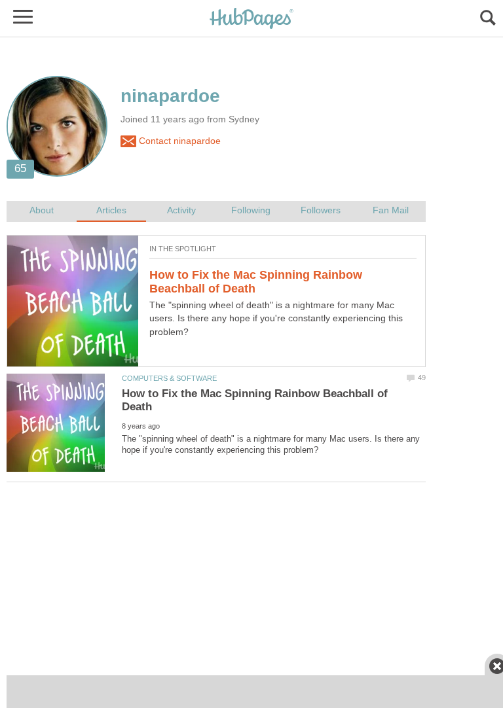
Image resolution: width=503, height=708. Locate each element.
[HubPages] (251, 19)
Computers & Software (169, 378)
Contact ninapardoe (178, 141)
